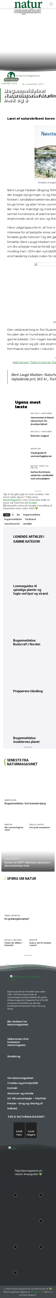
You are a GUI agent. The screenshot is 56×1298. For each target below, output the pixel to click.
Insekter (36, 449)
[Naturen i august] (21, 436)
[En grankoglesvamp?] (28, 898)
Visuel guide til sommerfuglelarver (41, 454)
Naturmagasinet (12, 499)
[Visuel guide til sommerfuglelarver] (21, 454)
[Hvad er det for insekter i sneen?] (40, 931)
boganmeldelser (13, 519)
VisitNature (35, 1291)
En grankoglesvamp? (17, 918)
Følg (31, 1123)
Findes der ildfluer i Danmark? (13, 944)
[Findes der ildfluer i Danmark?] (16, 931)
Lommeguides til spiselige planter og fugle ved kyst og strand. (31, 589)
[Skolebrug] (40, 1061)
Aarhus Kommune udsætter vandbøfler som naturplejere (42, 475)
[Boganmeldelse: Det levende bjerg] (28, 783)
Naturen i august (40, 435)
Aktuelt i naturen (41, 413)
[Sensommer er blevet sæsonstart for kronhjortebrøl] (21, 418)
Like (19, 1123)
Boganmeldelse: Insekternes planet (26, 740)
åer (18, 514)
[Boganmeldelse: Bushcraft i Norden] (31, 619)
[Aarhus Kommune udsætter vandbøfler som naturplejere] (21, 471)
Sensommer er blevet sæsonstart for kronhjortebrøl (42, 421)
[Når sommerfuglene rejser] (16, 815)
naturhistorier (12, 523)
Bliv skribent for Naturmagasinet (17, 1023)
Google (32, 502)
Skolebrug (13, 1056)
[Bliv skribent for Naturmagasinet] (40, 1026)
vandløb (27, 523)
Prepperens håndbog (28, 691)
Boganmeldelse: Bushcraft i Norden (26, 642)
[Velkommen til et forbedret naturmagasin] (40, 1043)
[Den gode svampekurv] (40, 815)
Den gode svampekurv (39, 827)
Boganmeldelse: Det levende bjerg (25, 803)
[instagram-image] (15, 1194)
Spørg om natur (12, 915)
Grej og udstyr (36, 824)
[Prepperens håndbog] (31, 670)
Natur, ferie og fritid (40, 467)
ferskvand (30, 519)
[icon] (11, 1173)
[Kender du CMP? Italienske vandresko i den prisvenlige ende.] (28, 854)
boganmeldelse (31, 514)
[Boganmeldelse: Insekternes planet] (31, 717)
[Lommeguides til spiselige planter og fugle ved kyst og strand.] (31, 565)
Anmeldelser (11, 79)
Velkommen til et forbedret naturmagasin (18, 1042)
